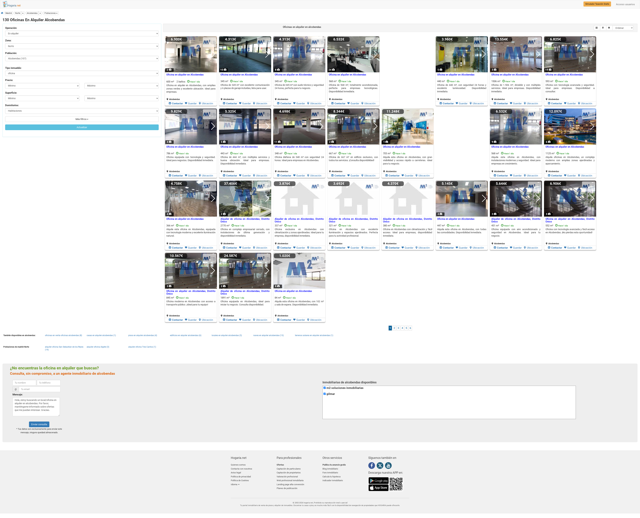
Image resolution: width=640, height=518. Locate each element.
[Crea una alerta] (609, 27)
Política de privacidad (241, 476)
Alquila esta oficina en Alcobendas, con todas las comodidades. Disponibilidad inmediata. (461, 231)
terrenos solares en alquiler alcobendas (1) (314, 335)
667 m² (353, 162)
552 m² (570, 234)
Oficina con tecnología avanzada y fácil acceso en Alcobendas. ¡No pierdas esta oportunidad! (570, 231)
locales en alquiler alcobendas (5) (227, 335)
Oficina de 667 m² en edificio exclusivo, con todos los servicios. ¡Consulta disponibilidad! (353, 159)
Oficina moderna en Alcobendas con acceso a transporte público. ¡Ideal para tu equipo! (191, 303)
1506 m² (515, 90)
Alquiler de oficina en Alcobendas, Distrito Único (245, 220)
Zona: (8, 40)
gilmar (330, 394)
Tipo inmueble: (13, 67)
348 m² (299, 162)
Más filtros (81, 119)
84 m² (299, 306)
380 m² (407, 234)
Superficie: (11, 92)
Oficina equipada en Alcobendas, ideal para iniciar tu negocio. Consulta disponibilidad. (245, 303)
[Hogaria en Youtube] (389, 466)
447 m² (461, 234)
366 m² (191, 234)
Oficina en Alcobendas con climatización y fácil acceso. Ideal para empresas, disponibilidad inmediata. (407, 232)
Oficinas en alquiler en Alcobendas (565, 146)
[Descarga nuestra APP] (385, 483)
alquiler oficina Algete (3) (98, 347)
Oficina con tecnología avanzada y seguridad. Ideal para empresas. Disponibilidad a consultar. (570, 88)
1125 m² (570, 162)
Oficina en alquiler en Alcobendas (185, 74)
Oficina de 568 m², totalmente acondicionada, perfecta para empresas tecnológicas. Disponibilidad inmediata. (353, 88)
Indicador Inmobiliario (332, 480)
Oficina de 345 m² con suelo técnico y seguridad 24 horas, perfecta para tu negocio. (299, 86)
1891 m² (245, 306)
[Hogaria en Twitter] (381, 466)
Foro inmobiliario (330, 472)
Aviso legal (236, 472)
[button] (51, 13)
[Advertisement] (407, 71)
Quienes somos (238, 465)
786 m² (191, 162)
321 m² (353, 234)
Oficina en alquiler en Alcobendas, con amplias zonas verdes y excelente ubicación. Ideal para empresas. (191, 88)
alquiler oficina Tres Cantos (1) (142, 347)
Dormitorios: (12, 105)
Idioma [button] (234, 484)
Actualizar (82, 127)
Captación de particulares (289, 469)
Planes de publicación (287, 488)
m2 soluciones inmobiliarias (345, 388)
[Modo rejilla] (597, 27)
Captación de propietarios (289, 472)
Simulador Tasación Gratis (597, 4)
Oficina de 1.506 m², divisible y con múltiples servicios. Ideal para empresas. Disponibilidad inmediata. (515, 88)
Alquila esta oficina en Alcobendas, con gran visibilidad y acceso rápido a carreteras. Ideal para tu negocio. (407, 160)
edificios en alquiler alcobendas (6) (185, 335)
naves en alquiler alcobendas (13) (268, 335)
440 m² (461, 90)
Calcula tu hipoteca (331, 476)
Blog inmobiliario (330, 469)
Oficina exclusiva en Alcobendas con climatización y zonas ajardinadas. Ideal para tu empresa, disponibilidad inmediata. (299, 232)
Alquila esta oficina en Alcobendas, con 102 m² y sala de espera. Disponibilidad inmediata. (299, 303)
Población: (11, 53)
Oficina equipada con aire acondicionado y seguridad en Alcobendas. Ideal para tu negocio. (515, 232)
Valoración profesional (287, 476)
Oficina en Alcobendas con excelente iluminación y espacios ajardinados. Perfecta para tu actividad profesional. (353, 232)
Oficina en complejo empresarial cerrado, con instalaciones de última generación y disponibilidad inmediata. (245, 232)
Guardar (192, 103)
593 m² (570, 90)
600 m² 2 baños (191, 90)
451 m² (515, 234)
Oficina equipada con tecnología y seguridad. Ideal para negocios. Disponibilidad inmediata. (191, 159)
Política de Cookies (240, 480)
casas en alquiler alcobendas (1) (101, 335)
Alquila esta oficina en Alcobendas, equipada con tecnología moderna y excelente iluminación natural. (191, 232)
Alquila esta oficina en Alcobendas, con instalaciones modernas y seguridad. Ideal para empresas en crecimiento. (515, 160)
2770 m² (245, 234)
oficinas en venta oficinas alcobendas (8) (63, 335)
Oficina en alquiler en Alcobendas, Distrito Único (570, 220)
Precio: (9, 80)
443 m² (245, 162)
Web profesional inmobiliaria (290, 480)
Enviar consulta (39, 424)
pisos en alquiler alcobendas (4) (142, 335)
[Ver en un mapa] (603, 27)
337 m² (299, 234)
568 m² (353, 90)
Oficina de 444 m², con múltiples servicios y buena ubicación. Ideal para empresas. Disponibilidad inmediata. (245, 160)
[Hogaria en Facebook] (372, 466)
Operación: (11, 27)
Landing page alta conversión (290, 484)
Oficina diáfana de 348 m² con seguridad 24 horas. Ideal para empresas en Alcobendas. (299, 159)
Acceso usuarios (625, 4)
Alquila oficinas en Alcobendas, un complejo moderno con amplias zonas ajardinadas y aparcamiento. (570, 160)
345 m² (245, 90)
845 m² (191, 306)
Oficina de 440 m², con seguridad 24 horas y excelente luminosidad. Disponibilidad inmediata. (461, 88)
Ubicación (207, 103)
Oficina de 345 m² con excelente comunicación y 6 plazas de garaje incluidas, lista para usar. (245, 86)
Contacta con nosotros (241, 469)
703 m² (407, 162)
